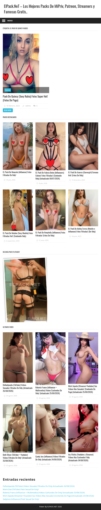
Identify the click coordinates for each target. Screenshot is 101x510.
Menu (10, 20)
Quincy (7, 90)
